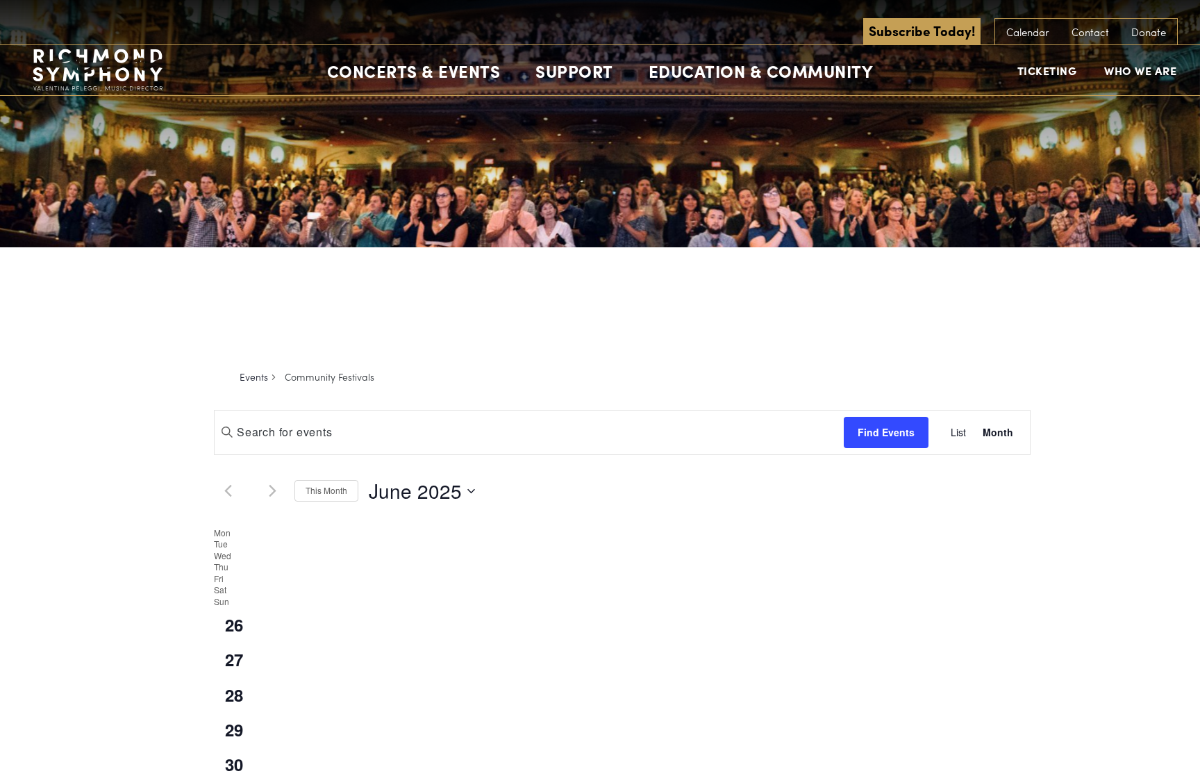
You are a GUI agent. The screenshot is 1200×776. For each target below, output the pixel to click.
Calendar (1027, 32)
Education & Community (761, 71)
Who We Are (1140, 71)
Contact (1090, 32)
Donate (1148, 32)
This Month (326, 490)
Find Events (886, 432)
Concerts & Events (414, 71)
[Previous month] (227, 491)
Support (574, 71)
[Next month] (272, 491)
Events (254, 376)
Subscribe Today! (922, 30)
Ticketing (1047, 71)
